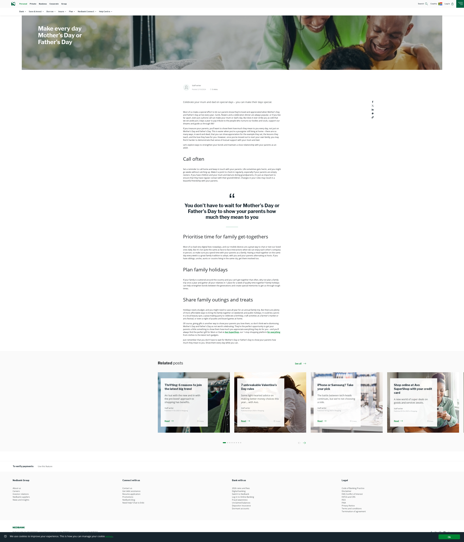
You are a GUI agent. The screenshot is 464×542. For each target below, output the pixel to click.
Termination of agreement (354, 511)
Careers (16, 491)
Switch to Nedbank (240, 494)
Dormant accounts (240, 508)
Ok (449, 537)
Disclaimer (346, 491)
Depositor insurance (241, 505)
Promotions (127, 497)
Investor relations (21, 494)
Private (33, 4)
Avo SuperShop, (232, 332)
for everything (273, 332)
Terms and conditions (352, 508)
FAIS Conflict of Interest (352, 494)
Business (43, 4)
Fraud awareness (240, 500)
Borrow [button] (50, 11)
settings (109, 536)
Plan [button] (71, 11)
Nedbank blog (128, 500)
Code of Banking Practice (353, 488)
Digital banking (239, 491)
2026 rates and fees (241, 488)
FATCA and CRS (348, 497)
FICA (344, 500)
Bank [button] (21, 11)
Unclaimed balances (241, 502)
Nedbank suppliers (21, 497)
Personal (23, 4)
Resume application (131, 494)
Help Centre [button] (104, 11)
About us (17, 488)
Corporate (54, 4)
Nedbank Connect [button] (86, 11)
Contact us (127, 488)
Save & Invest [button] (35, 11)
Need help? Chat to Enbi (133, 502)
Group (64, 4)
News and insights (21, 500)
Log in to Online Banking (243, 497)
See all (298, 363)
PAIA (344, 502)
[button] (423, 3)
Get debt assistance (131, 491)
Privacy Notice (348, 505)
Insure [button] (61, 11)
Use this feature (45, 466)
